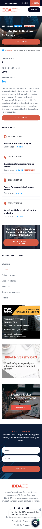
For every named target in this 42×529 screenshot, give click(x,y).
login (25, 3)
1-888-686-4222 (10, 3)
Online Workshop (9, 281)
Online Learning (8, 275)
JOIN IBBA (35, 3)
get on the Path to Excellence (21, 242)
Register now (21, 42)
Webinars (6, 286)
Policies (5, 298)
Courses (9, 50)
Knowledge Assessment (11, 292)
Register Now (21, 118)
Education (6, 264)
